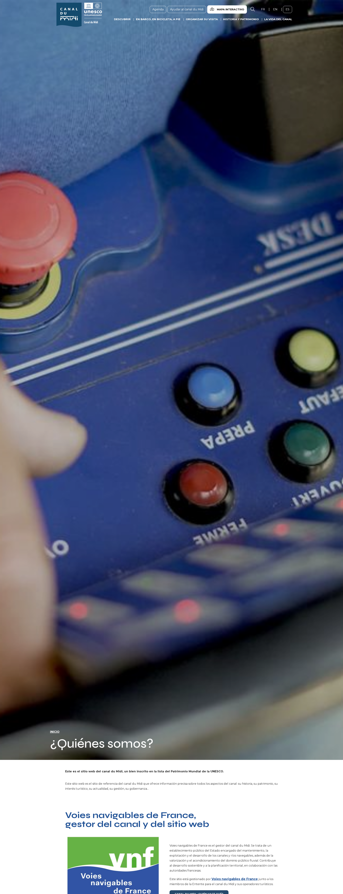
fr (264, 9)
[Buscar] (252, 9)
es (289, 9)
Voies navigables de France (235, 879)
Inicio (54, 731)
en (276, 9)
